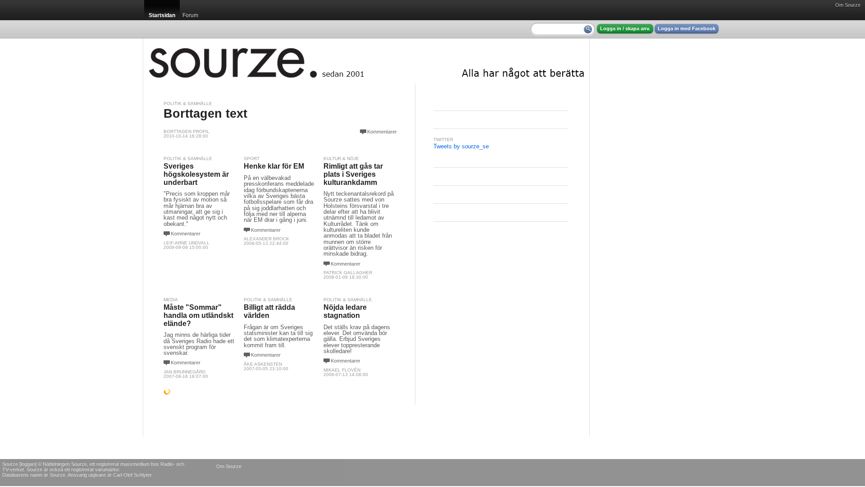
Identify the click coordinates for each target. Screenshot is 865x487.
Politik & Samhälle (188, 103)
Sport (252, 158)
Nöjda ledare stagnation (345, 311)
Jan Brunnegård (184, 371)
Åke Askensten (263, 364)
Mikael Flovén (341, 370)
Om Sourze (847, 5)
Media (171, 299)
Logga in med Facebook (686, 28)
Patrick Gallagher (347, 272)
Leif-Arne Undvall (186, 242)
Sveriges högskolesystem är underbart (196, 174)
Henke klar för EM (274, 166)
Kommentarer (382, 131)
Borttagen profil (186, 131)
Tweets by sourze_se (461, 146)
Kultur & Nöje (341, 158)
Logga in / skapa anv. (625, 28)
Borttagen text (205, 113)
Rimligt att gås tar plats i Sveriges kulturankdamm (353, 174)
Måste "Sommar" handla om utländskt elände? (198, 315)
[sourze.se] (366, 60)
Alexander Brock (266, 238)
